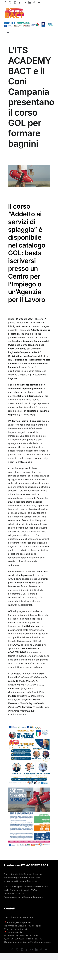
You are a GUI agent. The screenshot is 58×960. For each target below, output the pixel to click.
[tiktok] (20, 2)
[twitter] (10, 2)
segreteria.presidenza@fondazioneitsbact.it (28, 942)
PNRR (23, 622)
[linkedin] (29, 2)
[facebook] (5, 2)
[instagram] (15, 2)
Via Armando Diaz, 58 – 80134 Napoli (22, 925)
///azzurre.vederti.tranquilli (16, 929)
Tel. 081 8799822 (15, 938)
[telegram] (39, 2)
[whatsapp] (34, 2)
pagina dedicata (33, 667)
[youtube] (25, 2)
